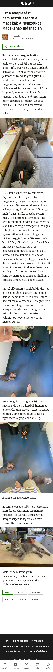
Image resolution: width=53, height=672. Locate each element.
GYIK (8, 641)
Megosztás (14, 46)
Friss (26, 668)
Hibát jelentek (20, 641)
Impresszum (37, 641)
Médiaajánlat (13, 651)
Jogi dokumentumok (36, 646)
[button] (7, 592)
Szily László (14, 36)
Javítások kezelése (13, 646)
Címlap (16, 668)
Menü (4, 668)
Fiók (48, 668)
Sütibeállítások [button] (38, 651)
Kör (37, 668)
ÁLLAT (12, 38)
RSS (25, 651)
